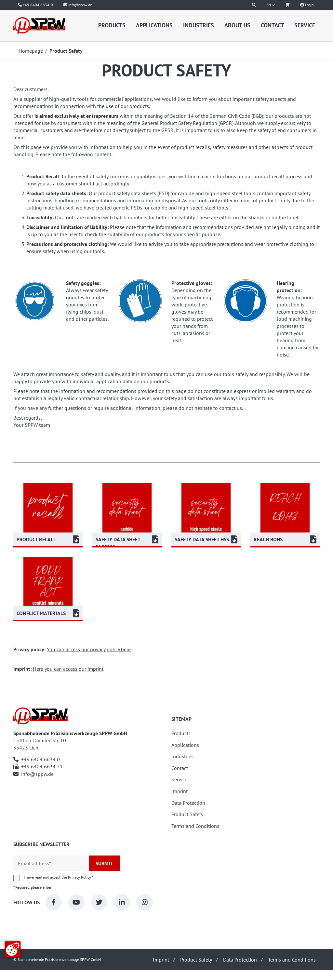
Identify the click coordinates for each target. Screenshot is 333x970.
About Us (237, 25)
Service (304, 25)
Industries (198, 25)
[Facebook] (54, 902)
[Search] (253, 5)
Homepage (31, 50)
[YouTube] (76, 902)
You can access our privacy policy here (89, 649)
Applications (154, 25)
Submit (104, 863)
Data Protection (188, 803)
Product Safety (187, 814)
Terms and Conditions (195, 826)
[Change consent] (12, 949)
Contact (272, 25)
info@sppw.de (37, 774)
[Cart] (287, 5)
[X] (99, 902)
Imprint (179, 791)
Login (309, 4)
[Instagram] (145, 902)
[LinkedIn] (122, 902)
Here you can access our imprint (68, 669)
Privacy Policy (79, 877)
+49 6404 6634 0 (40, 759)
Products (112, 25)
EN (269, 4)
